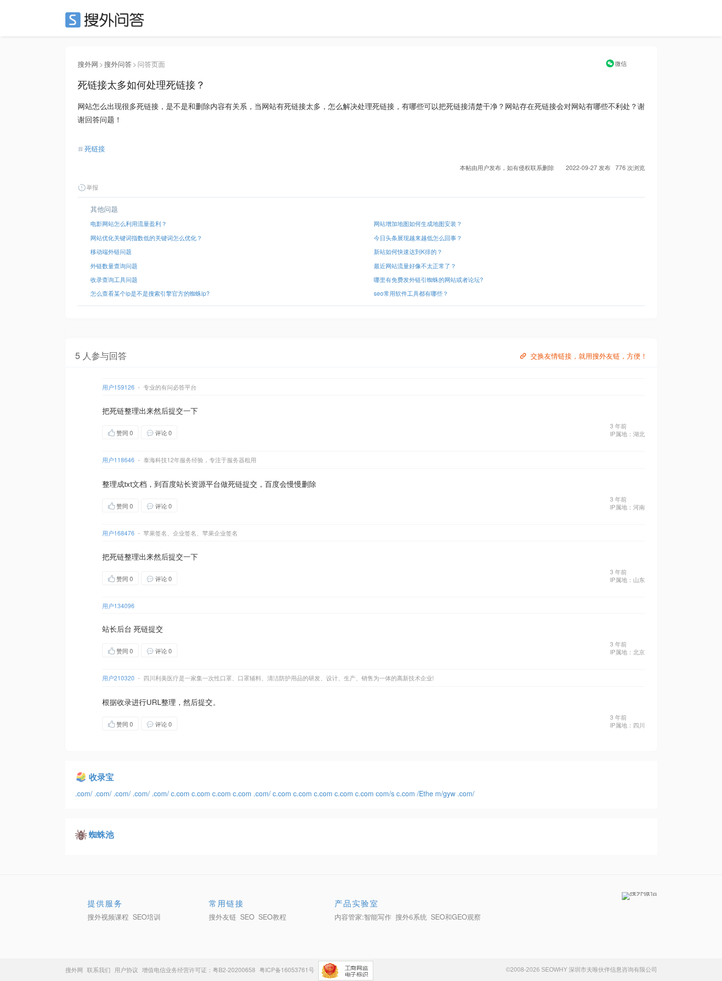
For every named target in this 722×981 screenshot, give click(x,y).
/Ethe (426, 793)
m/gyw (446, 793)
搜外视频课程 (108, 917)
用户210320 (118, 677)
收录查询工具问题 (114, 279)
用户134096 (118, 605)
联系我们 (99, 969)
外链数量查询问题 (114, 265)
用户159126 (118, 387)
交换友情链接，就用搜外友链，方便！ (588, 356)
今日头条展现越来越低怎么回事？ (418, 237)
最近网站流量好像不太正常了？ (415, 265)
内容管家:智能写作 (362, 917)
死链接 (94, 148)
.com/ (84, 793)
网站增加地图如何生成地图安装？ (418, 223)
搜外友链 (222, 917)
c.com (181, 793)
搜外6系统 (411, 917)
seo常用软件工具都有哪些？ (411, 293)
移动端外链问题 (111, 251)
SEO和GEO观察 (456, 917)
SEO (107, 19)
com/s (386, 793)
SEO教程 (272, 917)
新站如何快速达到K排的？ (408, 251)
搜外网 (88, 64)
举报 (92, 187)
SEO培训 (147, 917)
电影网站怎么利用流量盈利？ (128, 223)
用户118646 (118, 459)
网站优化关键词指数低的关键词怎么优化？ (146, 237)
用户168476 (118, 533)
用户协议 (126, 969)
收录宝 (101, 777)
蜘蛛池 (101, 834)
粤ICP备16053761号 (286, 969)
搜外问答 (118, 64)
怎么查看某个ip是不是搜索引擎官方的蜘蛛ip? (150, 293)
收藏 (197, 432)
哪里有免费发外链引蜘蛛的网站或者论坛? (428, 279)
